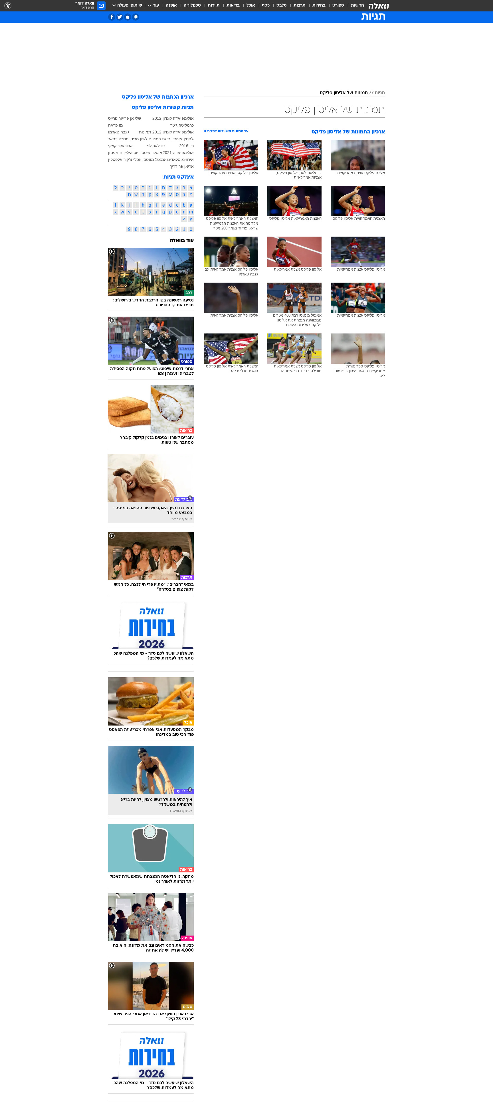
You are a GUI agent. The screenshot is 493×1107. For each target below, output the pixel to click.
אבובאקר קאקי (120, 145)
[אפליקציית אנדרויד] (135, 17)
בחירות (319, 5)
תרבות (300, 5)
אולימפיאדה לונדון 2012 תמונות (166, 132)
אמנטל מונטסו (154, 159)
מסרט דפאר (118, 139)
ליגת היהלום (159, 139)
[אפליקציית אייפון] (127, 17)
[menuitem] (354, 6)
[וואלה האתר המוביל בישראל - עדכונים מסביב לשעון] (379, 6)
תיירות (214, 5)
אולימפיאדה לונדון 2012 (173, 118)
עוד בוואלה (182, 240)
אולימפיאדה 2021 (178, 152)
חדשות (357, 5)
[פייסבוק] (111, 17)
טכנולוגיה (192, 5)
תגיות (380, 93)
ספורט (338, 5)
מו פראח (115, 125)
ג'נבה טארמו (118, 132)
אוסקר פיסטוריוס (148, 152)
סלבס (281, 5)
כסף (266, 5)
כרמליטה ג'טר (182, 125)
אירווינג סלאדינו (180, 159)
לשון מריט (138, 139)
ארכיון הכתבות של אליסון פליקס (158, 97)
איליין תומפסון (120, 152)
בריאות (233, 5)
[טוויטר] (119, 17)
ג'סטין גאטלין (182, 139)
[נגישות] (7, 5)
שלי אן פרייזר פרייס (124, 118)
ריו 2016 (186, 145)
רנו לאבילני (156, 145)
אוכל (250, 5)
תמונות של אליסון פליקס (344, 93)
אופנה (171, 5)
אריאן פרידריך (182, 166)
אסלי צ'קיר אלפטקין (125, 159)
